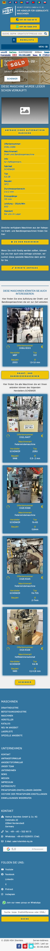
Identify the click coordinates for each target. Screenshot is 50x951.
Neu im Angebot (9, 727)
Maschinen (7, 715)
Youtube (9, 869)
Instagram (10, 894)
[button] (41, 46)
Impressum (7, 782)
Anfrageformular (11, 758)
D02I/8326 (25, 650)
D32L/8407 (24, 437)
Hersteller (7, 719)
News (4, 774)
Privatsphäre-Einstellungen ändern (21, 790)
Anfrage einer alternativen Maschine (25, 131)
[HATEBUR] (26, 52)
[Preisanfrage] (42, 347)
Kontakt (5, 754)
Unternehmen (8, 770)
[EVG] (14, 55)
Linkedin (9, 879)
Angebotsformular (12, 762)
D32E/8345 (24, 579)
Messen (5, 778)
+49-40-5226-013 (28, 27)
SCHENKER (25, 682)
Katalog (5, 723)
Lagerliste (7, 731)
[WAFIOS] (3, 52)
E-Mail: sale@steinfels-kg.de (19, 841)
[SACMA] (13, 52)
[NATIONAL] (40, 55)
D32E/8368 (24, 508)
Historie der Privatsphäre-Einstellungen (24, 794)
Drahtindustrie (9, 707)
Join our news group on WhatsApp (23, 902)
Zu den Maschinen (26, 242)
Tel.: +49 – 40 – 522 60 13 (18, 831)
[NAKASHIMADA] (46, 55)
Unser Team (7, 766)
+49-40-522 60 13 (28, 20)
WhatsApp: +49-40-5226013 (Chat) (22, 836)
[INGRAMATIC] (5, 55)
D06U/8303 (25, 348)
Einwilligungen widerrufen (16, 798)
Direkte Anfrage (26, 268)
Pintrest (9, 889)
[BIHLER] (47, 52)
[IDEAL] (35, 55)
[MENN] (38, 52)
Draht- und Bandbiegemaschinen (25, 71)
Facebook (9, 874)
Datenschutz (8, 786)
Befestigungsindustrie (13, 711)
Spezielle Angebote (11, 735)
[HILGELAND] (24, 55)
